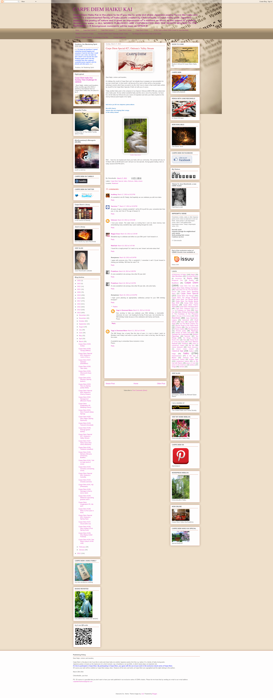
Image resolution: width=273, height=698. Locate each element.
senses (181, 366)
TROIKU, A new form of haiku (84, 34)
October (82, 321)
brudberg (114, 194)
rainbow (192, 365)
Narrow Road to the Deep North (186, 325)
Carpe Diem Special (117, 181)
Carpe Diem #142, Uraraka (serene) (85, 481)
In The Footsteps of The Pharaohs (185, 314)
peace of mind (190, 363)
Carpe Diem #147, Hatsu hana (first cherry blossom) (85, 442)
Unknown (114, 220)
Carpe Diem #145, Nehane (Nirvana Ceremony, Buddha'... (85, 454)
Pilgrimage (194, 331)
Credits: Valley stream (135, 155)
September (83, 324)
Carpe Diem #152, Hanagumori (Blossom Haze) (85, 399)
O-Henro (178, 327)
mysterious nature (182, 361)
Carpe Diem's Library (125, 30)
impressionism (177, 356)
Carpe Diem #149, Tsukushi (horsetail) (86, 424)
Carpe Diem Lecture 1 (90, 30)
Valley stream (138, 181)
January (82, 550)
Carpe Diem (191, 282)
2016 (79, 304)
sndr (142, 694)
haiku (125, 181)
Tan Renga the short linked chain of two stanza (146, 34)
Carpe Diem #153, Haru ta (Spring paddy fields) (85, 386)
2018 (79, 298)
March (81, 341)
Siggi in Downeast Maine (124, 310)
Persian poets (181, 331)
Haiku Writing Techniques (186, 312)
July (80, 330)
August (81, 327)
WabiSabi (114, 245)
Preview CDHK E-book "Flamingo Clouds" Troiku (113, 34)
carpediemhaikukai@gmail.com (82, 681)
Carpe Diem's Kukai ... (143, 30)
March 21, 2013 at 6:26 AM (141, 310)
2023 (79, 283)
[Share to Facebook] (138, 178)
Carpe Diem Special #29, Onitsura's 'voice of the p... (85, 355)
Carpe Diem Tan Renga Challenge (185, 297)
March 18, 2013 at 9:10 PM (127, 283)
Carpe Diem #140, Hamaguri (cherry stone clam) (85, 491)
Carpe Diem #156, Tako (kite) (85, 367)
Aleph (193, 274)
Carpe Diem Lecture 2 (107, 30)
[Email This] (132, 178)
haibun (191, 351)
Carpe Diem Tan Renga (185, 296)
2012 (79, 553)
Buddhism (175, 283)
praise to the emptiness (179, 365)
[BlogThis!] (134, 178)
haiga (174, 353)
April (80, 338)
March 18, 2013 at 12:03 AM (126, 220)
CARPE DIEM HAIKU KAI (102, 9)
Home (77, 30)
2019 (79, 295)
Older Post (161, 383)
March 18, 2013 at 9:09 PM (127, 271)
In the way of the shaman (183, 316)
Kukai (182, 322)
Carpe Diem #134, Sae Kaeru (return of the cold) (86, 541)
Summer (187, 336)
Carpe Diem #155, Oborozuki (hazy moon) (85, 373)
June (81, 333)
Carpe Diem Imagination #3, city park (86, 504)
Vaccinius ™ (115, 206)
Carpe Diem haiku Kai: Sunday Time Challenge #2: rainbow (86, 80)
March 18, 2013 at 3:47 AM (126, 245)
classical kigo (177, 351)
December (82, 315)
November (82, 318)
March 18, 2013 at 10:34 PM (128, 295)
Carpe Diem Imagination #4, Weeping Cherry (85, 405)
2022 (79, 286)
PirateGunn (114, 271)
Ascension (178, 278)
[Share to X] (136, 178)
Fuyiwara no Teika (183, 310)
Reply (112, 200)
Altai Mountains (177, 276)
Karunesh (185, 320)
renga (174, 366)
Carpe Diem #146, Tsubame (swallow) (86, 448)
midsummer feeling (178, 359)
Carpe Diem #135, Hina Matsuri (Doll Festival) (85, 535)
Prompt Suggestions (120, 37)
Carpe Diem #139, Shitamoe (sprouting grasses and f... (86, 497)
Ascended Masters (192, 276)
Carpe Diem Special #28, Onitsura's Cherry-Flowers (85, 392)
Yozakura (185, 343)
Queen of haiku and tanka (185, 332)
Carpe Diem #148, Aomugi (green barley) (85, 429)
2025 (79, 280)
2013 (79, 312)
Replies (115, 306)
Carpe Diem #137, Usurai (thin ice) (85, 523)
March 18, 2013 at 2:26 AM (129, 234)
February (82, 547)
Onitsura (130, 181)
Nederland (115, 183)
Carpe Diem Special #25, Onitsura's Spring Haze (85, 517)
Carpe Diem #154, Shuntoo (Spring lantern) (85, 379)
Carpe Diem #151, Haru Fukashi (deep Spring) (86, 412)
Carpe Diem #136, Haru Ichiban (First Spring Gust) (86, 528)
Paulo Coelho (179, 329)
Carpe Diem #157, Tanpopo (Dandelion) (85, 361)
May (80, 335)
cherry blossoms (192, 347)
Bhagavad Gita (177, 280)
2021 (79, 289)
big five (191, 345)
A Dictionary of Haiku (179, 274)
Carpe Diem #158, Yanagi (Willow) (85, 349)
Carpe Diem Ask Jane (187, 286)
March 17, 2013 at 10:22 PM (126, 194)
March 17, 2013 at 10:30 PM (128, 206)
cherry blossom (177, 347)
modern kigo (193, 359)
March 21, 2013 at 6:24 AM (136, 330)
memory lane (188, 357)
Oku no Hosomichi (191, 327)
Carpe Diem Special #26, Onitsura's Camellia (85, 475)
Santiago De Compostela (180, 334)
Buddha (191, 280)
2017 (79, 301)
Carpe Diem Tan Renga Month (187, 299)
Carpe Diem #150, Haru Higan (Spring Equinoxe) (86, 418)
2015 (79, 307)
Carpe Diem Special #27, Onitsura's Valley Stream (85, 436)
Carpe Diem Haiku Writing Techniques (185, 288)
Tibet (184, 340)
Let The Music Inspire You (189, 323)
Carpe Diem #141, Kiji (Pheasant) (86, 485)
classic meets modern (185, 349)
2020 (79, 292)
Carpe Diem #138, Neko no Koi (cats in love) (86, 510)
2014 (79, 310)
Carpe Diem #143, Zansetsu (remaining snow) (86, 468)
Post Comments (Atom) (139, 390)
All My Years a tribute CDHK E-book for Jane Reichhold (171, 30)
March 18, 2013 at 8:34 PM (128, 257)
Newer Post (110, 383)
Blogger (154, 694)
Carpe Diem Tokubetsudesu (188, 306)
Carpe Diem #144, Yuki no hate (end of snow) (86, 462)
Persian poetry (193, 329)
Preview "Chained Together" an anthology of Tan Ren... (92, 37)
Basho (189, 278)
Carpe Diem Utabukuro (183, 308)
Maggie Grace (115, 234)
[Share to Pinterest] (140, 178)
